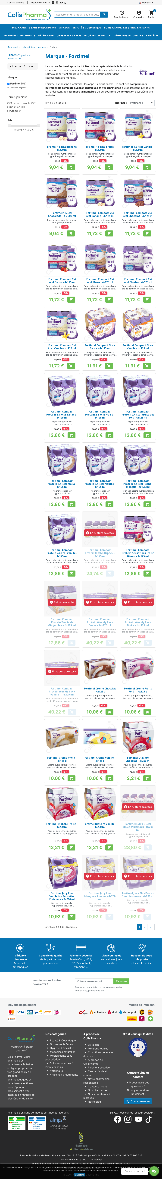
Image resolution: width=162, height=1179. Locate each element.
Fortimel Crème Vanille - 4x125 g (99, 759)
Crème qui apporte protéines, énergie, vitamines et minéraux (100, 696)
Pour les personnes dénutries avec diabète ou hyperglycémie (138, 766)
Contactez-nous (15, 2)
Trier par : (121, 102)
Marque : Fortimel (22, 66)
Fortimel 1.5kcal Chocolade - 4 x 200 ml (62, 214)
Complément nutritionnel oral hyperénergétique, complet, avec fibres (100, 355)
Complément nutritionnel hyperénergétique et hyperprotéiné (138, 836)
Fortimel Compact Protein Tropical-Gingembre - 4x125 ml (62, 622)
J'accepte (79, 1174)
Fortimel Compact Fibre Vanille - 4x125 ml (138, 347)
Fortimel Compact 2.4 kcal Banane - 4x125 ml (100, 214)
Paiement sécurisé (96, 1067)
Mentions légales (95, 1048)
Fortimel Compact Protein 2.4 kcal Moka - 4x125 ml (61, 484)
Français (146, 2)
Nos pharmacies (95, 1090)
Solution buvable (23, 103)
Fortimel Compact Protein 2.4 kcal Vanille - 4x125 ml (62, 553)
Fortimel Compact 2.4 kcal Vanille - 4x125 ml (62, 347)
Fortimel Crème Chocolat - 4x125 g (100, 690)
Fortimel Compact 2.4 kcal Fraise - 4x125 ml (62, 280)
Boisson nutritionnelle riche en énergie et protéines (62, 221)
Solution (17, 107)
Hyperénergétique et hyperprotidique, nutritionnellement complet (62, 424)
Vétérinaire (54, 1070)
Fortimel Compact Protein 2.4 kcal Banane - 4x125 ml (62, 414)
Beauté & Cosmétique (60, 1040)
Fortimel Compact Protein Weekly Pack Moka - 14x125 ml (138, 622)
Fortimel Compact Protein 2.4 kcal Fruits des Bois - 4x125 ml (138, 414)
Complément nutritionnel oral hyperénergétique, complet (62, 155)
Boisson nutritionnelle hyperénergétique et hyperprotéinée (61, 905)
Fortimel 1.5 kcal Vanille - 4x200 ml (138, 148)
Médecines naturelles (60, 1051)
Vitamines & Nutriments (61, 1074)
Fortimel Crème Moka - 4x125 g (62, 759)
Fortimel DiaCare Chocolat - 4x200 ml (138, 759)
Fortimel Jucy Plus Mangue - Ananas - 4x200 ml (99, 896)
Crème (16, 110)
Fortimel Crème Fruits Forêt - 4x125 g (138, 690)
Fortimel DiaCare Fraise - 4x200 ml (62, 825)
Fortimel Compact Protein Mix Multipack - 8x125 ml (100, 553)
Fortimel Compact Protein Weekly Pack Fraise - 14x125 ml (100, 622)
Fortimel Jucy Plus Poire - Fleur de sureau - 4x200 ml (138, 894)
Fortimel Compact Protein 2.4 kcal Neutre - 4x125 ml (99, 484)
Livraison (91, 1044)
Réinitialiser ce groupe (18, 88)
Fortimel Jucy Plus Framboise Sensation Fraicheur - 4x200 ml (62, 896)
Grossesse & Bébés (59, 1044)
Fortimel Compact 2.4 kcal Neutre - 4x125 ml (138, 280)
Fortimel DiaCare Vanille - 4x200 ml (100, 825)
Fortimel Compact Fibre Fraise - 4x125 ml (100, 347)
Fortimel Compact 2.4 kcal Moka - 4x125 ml (100, 280)
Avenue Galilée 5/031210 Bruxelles (59, 1127)
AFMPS (64, 1112)
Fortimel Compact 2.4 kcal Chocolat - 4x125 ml (138, 214)
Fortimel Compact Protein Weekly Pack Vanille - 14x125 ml (62, 691)
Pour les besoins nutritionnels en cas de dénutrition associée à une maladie (100, 222)
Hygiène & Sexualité (59, 1048)
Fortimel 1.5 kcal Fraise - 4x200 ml (99, 148)
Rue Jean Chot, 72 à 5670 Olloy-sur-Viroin (78, 1155)
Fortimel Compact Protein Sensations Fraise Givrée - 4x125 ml (138, 553)
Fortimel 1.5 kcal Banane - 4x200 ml (62, 148)
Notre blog (92, 1101)
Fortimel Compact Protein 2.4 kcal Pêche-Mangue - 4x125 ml (137, 484)
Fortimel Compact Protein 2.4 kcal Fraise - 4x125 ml (100, 414)
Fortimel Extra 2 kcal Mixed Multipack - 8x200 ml (138, 827)
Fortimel (18, 83)
